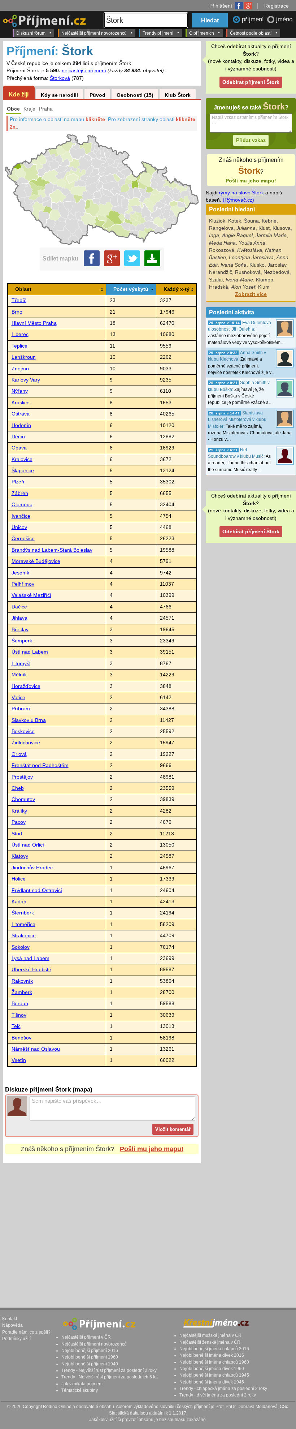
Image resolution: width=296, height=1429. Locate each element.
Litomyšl (21, 663)
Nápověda (12, 1325)
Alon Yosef (243, 287)
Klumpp (264, 280)
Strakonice (24, 935)
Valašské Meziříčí (31, 595)
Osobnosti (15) (135, 95)
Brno (17, 312)
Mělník (19, 674)
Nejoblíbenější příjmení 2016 (89, 1350)
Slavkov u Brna (29, 720)
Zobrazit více (251, 294)
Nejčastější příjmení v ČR (86, 1337)
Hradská (218, 287)
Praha (46, 109)
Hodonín (21, 425)
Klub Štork (178, 95)
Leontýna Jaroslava (251, 257)
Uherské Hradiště (31, 969)
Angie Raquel (237, 235)
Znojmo (20, 368)
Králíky (19, 811)
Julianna (246, 228)
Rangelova (221, 228)
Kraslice (21, 402)
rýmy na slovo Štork (241, 192)
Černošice (23, 538)
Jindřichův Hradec (32, 867)
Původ (97, 95)
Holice (19, 879)
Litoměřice (23, 924)
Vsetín (19, 1060)
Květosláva (249, 250)
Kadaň (19, 901)
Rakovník (22, 981)
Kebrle (269, 221)
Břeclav (20, 629)
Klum (264, 287)
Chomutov (23, 799)
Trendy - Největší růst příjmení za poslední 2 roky (109, 1370)
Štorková (60, 78)
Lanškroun (24, 357)
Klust (264, 228)
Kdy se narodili (59, 95)
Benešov (21, 1038)
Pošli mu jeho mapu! (151, 1149)
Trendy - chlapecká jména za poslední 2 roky (223, 1388)
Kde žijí (19, 94)
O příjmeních (201, 33)
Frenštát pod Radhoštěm (40, 765)
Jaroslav (276, 265)
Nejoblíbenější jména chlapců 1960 (214, 1362)
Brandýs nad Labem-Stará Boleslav (52, 550)
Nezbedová (277, 272)
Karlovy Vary (26, 380)
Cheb (18, 788)
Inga (214, 235)
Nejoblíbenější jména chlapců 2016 (214, 1348)
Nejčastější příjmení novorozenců (94, 33)
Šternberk (23, 913)
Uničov (19, 527)
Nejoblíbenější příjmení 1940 (89, 1363)
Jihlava (19, 618)
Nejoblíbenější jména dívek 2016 (211, 1355)
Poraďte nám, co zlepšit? (26, 1332)
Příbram (21, 708)
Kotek (234, 221)
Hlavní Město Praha (34, 323)
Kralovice (22, 459)
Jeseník (20, 573)
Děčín (18, 436)
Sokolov (21, 947)
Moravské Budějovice (36, 561)
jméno (284, 19)
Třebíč (19, 300)
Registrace (276, 6)
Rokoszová (221, 250)
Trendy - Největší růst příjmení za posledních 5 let (109, 1376)
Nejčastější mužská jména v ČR (210, 1335)
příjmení (254, 19)
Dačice (19, 607)
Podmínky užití (16, 1338)
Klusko (257, 265)
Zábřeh (20, 493)
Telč (16, 1026)
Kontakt (9, 1318)
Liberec (20, 334)
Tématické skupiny (79, 1390)
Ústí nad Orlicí (28, 845)
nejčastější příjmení (84, 70)
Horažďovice (26, 686)
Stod (17, 833)
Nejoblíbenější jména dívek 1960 (211, 1368)
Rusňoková (248, 272)
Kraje (29, 109)
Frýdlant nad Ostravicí (37, 890)
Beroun (20, 1003)
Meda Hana (222, 243)
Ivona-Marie (239, 280)
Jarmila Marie (271, 235)
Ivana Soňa (234, 265)
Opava (19, 448)
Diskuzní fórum (30, 33)
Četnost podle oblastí (250, 33)
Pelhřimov (23, 584)
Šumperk (22, 641)
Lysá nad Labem (30, 958)
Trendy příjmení (158, 33)
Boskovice (23, 731)
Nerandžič (220, 272)
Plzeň (18, 482)
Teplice (19, 346)
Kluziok (217, 221)
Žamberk (22, 992)
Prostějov (22, 777)
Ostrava (21, 414)
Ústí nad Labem (30, 652)
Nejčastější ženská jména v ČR (209, 1342)
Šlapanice (23, 470)
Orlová (19, 754)
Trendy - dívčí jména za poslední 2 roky (217, 1395)
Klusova (282, 228)
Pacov (19, 822)
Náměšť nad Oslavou (36, 1049)
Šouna (251, 221)
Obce (13, 109)
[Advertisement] (102, 1228)
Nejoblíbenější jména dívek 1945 (211, 1382)
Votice (18, 697)
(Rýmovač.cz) (238, 200)
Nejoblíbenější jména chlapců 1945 (214, 1375)
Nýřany (20, 391)
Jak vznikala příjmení (82, 1383)
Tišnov (19, 1015)
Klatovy (20, 856)
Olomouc (22, 504)
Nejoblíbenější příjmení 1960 (89, 1357)
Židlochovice (26, 742)
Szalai (216, 280)
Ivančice (21, 516)
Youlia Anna (252, 243)
